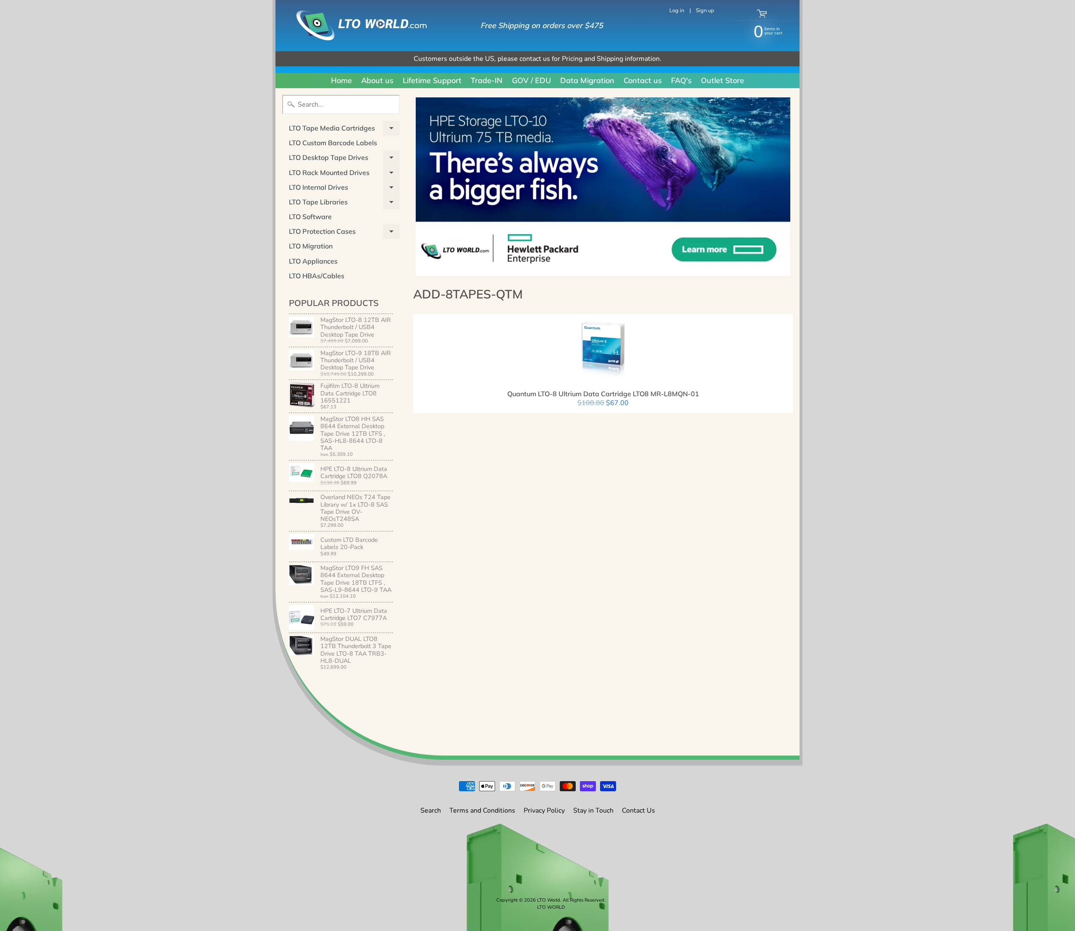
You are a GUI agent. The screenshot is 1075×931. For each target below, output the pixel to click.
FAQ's (681, 80)
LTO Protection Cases (344, 233)
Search (430, 810)
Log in (676, 10)
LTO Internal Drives (344, 189)
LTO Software (310, 216)
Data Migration (587, 80)
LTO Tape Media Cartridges (344, 130)
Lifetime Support (432, 80)
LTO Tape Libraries (344, 203)
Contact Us (638, 810)
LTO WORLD (551, 907)
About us (377, 80)
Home (341, 80)
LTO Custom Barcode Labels (333, 143)
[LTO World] (353, 25)
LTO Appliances (313, 261)
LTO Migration (311, 246)
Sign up (705, 10)
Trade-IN (487, 80)
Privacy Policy (544, 810)
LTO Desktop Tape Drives (344, 159)
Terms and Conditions (482, 810)
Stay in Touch (593, 810)
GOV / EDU (531, 80)
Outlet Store (722, 80)
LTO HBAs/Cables (316, 276)
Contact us (643, 80)
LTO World (548, 900)
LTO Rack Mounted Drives (344, 174)
